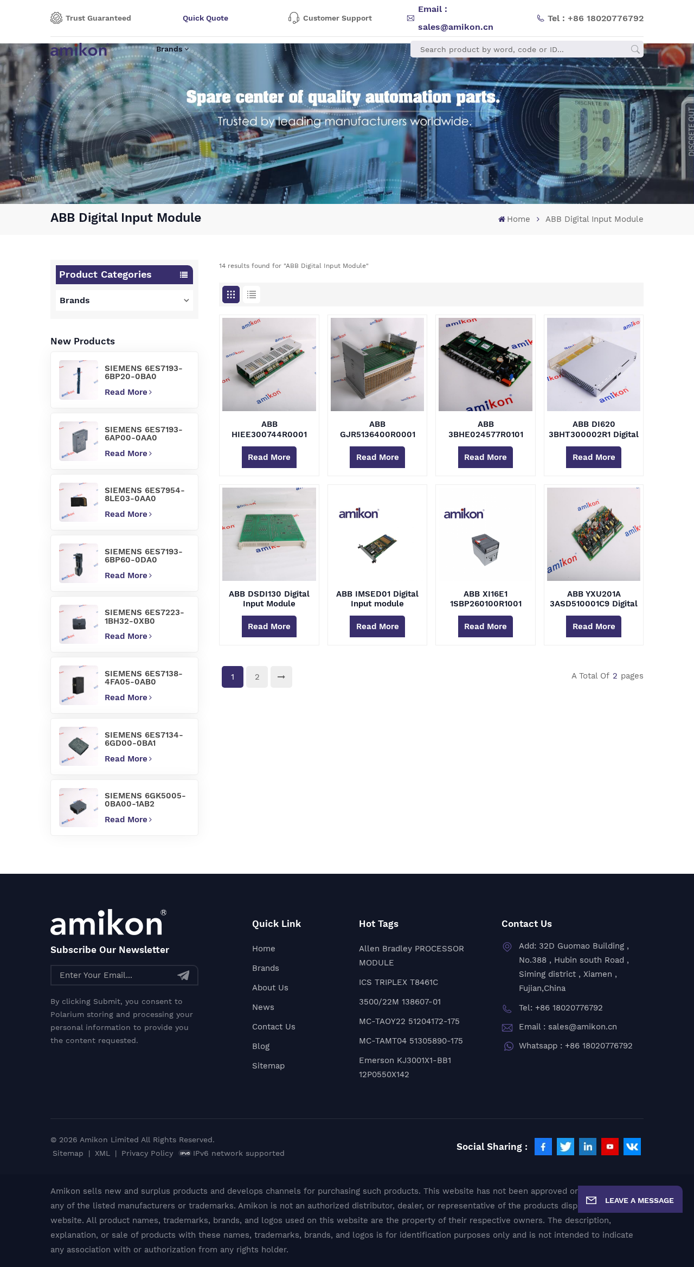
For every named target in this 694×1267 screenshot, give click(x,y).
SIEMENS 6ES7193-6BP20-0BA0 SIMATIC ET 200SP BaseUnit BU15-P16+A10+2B (144, 372)
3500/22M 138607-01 (400, 1002)
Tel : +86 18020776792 (596, 18)
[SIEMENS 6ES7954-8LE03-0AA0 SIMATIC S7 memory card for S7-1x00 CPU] (78, 502)
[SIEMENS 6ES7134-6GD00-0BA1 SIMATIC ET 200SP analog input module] (78, 746)
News (263, 1007)
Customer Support (337, 18)
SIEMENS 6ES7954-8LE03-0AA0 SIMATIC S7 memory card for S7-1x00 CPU (146, 495)
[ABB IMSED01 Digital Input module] (377, 534)
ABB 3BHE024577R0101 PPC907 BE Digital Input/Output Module (486, 429)
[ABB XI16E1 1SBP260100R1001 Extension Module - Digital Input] (485, 534)
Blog (260, 1046)
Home (518, 219)
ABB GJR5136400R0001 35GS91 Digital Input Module (377, 429)
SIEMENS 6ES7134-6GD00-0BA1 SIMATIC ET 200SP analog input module (146, 739)
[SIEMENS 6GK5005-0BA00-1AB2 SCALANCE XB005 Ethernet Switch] (78, 807)
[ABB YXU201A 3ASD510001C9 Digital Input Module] (593, 534)
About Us (270, 988)
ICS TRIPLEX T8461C (398, 982)
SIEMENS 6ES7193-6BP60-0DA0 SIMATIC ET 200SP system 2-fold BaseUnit (144, 556)
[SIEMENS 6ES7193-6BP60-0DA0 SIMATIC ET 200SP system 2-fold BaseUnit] (78, 563)
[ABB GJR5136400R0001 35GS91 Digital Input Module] (377, 364)
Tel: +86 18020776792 (561, 1008)
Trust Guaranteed (98, 18)
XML (102, 1153)
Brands (169, 48)
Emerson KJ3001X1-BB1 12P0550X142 (405, 1067)
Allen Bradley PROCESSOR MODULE (411, 956)
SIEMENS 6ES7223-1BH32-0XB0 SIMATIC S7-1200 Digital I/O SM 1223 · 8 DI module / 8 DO (145, 617)
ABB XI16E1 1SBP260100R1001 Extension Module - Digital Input (485, 599)
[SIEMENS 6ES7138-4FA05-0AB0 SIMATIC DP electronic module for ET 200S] (78, 685)
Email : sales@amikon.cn (455, 18)
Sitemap (268, 1066)
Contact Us (273, 1027)
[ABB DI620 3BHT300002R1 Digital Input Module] (593, 364)
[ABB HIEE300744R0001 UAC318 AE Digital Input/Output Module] (269, 364)
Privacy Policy (147, 1153)
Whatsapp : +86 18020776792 (576, 1046)
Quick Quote (205, 18)
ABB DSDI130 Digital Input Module (269, 599)
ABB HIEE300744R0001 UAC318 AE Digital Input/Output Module (269, 429)
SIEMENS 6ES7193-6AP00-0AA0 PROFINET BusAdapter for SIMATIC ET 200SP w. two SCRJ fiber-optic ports (144, 434)
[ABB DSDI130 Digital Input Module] (269, 534)
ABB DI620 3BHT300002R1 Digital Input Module (594, 429)
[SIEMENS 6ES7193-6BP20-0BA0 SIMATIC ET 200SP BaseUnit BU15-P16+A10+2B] (78, 379)
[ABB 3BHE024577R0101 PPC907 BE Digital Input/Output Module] (485, 364)
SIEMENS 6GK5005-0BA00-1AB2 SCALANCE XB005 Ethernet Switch (145, 800)
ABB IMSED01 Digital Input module (377, 599)
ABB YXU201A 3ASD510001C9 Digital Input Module (594, 599)
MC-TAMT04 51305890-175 (411, 1041)
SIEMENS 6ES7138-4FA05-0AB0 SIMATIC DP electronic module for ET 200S (144, 678)
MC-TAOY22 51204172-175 (409, 1021)
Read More (126, 392)
